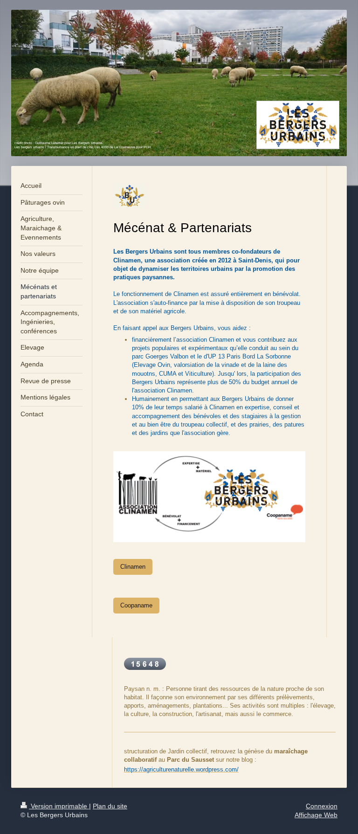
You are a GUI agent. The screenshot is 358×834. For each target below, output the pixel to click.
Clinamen (132, 566)
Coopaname (136, 605)
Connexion (321, 806)
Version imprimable (59, 806)
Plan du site (110, 806)
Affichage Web (316, 815)
